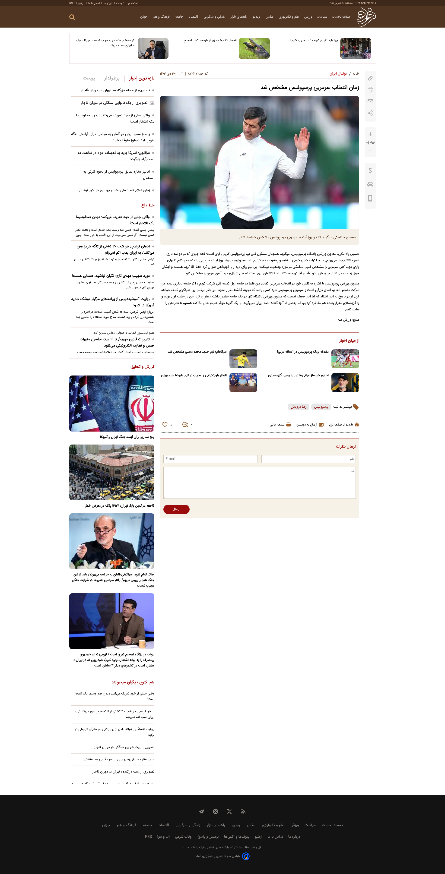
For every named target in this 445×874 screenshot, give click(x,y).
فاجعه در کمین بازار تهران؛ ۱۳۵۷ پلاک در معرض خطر (119, 506)
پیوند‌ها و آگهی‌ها (236, 837)
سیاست (322, 17)
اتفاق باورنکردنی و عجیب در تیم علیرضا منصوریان (194, 375)
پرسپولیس (321, 407)
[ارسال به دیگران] (370, 101)
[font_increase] (370, 134)
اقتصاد (194, 17)
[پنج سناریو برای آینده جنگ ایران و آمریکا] (111, 403)
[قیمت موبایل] (370, 199)
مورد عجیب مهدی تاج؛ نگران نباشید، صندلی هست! (111, 276)
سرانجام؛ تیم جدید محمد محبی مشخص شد (197, 351)
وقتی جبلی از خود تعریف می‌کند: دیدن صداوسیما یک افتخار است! (115, 220)
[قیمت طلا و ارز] (370, 171)
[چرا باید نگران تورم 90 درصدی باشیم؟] (355, 48)
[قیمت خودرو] (370, 185)
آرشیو (81, 3)
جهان (144, 17)
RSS (71, 3)
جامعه (179, 17)
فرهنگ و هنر (162, 17)
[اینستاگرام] (215, 811)
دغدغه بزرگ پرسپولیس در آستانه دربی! (303, 351)
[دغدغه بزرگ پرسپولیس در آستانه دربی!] (345, 359)
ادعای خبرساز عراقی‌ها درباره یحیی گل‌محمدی (298, 375)
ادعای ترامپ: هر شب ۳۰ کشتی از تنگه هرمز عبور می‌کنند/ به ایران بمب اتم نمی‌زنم (115, 249)
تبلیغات (120, 3)
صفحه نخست (341, 17)
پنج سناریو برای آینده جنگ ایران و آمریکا (127, 437)
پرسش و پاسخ (208, 837)
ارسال (176, 509)
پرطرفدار (112, 78)
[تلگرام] (201, 811)
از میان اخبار (349, 341)
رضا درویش (299, 407)
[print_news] (370, 90)
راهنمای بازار (239, 17)
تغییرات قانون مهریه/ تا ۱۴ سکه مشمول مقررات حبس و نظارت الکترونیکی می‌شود (117, 342)
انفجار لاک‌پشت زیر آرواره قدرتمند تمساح (210, 40)
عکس (270, 17)
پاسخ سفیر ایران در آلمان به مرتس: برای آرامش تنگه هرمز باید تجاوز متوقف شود (112, 137)
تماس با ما (94, 3)
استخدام (133, 3)
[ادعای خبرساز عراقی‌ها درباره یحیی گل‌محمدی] (345, 382)
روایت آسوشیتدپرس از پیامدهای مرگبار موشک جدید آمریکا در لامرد (112, 302)
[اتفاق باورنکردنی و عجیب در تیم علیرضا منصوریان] (243, 382)
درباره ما (108, 3)
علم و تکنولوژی (289, 17)
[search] (72, 17)
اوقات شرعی (183, 837)
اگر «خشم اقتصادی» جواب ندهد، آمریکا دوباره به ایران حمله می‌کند (105, 43)
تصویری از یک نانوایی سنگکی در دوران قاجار (114, 103)
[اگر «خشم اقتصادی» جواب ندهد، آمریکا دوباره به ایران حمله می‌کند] (153, 48)
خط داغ (147, 205)
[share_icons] (370, 113)
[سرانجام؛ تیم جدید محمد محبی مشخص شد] (243, 359)
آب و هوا (163, 837)
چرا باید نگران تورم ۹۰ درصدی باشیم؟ (314, 40)
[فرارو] (366, 17)
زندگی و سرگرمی (214, 17)
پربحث (89, 78)
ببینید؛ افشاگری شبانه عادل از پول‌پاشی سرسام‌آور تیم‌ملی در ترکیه (114, 732)
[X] (229, 811)
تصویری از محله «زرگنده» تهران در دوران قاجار (115, 90)
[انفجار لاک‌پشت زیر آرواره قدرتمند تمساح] (254, 48)
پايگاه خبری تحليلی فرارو (213, 847)
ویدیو (257, 17)
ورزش (308, 17)
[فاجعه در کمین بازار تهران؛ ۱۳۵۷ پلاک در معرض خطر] (111, 472)
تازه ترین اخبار (141, 78)
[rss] (243, 811)
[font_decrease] (370, 150)
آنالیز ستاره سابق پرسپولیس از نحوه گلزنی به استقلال (119, 759)
